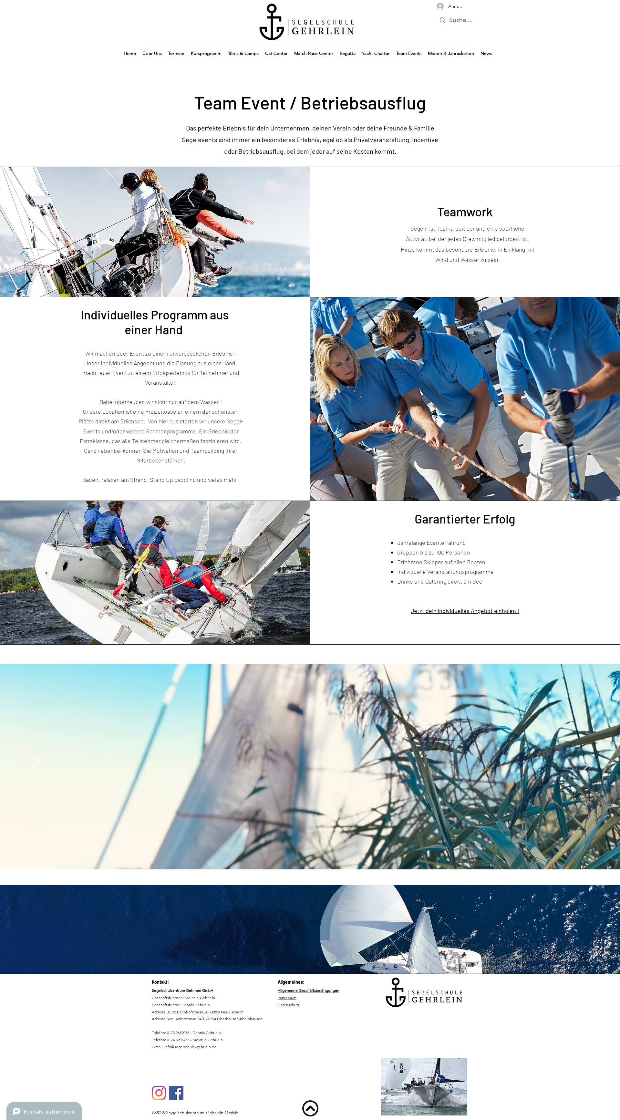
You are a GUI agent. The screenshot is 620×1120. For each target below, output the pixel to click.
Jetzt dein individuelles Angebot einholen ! (465, 610)
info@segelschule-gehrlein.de (190, 1046)
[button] (152, 53)
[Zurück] (36, 766)
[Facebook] (176, 1093)
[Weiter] (584, 766)
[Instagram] (159, 1093)
